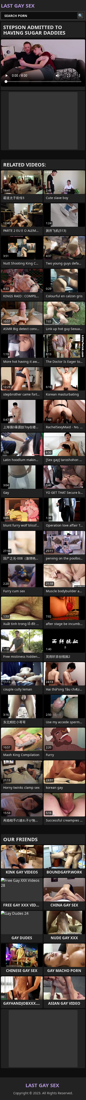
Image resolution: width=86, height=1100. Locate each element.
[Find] (80, 15)
